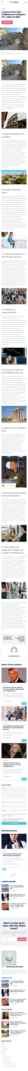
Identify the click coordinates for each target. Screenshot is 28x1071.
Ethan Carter (14, 1017)
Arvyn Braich (6, 864)
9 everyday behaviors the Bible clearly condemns (12, 854)
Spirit (4, 9)
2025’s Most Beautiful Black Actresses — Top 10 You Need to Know (18, 1014)
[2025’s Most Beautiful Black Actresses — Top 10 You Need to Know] (5, 1015)
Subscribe (22, 939)
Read (24, 703)
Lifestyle (5, 685)
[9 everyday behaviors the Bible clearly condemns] (14, 841)
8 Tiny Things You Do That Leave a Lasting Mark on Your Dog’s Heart (18, 1032)
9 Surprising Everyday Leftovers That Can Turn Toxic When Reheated (20, 639)
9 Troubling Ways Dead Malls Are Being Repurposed (8, 638)
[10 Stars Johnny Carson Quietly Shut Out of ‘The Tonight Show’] (14, 750)
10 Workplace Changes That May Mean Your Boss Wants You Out (13, 727)
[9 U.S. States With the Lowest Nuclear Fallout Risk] (5, 888)
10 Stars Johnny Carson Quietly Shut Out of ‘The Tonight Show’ (12, 764)
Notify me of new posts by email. (10, 820)
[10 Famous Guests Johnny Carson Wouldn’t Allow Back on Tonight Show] (14, 675)
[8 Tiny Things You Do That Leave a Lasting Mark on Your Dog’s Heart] (5, 1033)
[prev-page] (2, 869)
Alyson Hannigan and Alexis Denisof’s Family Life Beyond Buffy (18, 1023)
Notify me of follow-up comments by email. (13, 819)
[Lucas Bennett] (2, 53)
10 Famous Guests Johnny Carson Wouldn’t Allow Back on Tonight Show (13, 689)
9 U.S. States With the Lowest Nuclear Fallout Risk (17, 887)
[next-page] (5, 869)
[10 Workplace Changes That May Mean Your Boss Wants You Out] (14, 713)
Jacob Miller (13, 890)
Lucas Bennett (9, 53)
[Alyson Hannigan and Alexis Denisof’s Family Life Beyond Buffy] (5, 1024)
